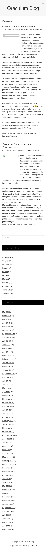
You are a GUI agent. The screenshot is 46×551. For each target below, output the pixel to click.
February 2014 (7, 359)
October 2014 (7, 330)
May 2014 (6, 348)
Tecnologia (6, 290)
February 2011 (7, 460)
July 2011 (6, 442)
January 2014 (7, 362)
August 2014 (7, 337)
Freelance (5, 136)
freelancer (13, 136)
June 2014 (6, 344)
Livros (4, 275)
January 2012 (7, 424)
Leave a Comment (36, 29)
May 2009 (6, 522)
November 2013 (8, 366)
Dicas (25, 133)
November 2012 (8, 399)
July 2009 (6, 515)
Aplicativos (6, 257)
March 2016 (6, 315)
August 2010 (7, 475)
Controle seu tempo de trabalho (18, 26)
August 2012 (7, 406)
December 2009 (8, 497)
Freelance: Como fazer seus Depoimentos (16, 146)
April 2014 (6, 352)
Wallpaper (6, 293)
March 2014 (6, 355)
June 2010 (6, 482)
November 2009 (8, 500)
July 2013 (6, 381)
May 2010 (6, 486)
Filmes (4, 268)
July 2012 (6, 410)
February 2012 (7, 420)
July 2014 (6, 341)
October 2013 (7, 370)
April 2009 (6, 526)
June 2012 (6, 413)
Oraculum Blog (23, 7)
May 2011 (6, 449)
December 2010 (8, 468)
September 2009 (8, 507)
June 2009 (6, 518)
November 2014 (8, 326)
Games (5, 271)
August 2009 (7, 511)
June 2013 (6, 384)
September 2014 (8, 333)
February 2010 (7, 493)
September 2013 (8, 373)
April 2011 (6, 453)
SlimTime (27, 128)
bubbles (24, 103)
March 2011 (6, 457)
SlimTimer (19, 92)
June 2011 (6, 446)
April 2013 (6, 391)
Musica (5, 279)
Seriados (5, 286)
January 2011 (7, 464)
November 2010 (8, 471)
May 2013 (6, 388)
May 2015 (6, 319)
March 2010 (6, 489)
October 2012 (7, 402)
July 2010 (6, 478)
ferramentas (32, 133)
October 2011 (7, 431)
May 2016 (6, 312)
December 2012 (8, 395)
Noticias (5, 282)
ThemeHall (33, 545)
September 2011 (8, 435)
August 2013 (7, 377)
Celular (5, 261)
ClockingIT (6, 87)
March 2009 (6, 529)
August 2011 (7, 439)
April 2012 (6, 417)
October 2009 (7, 504)
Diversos (12, 133)
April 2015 (6, 323)
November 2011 (8, 428)
